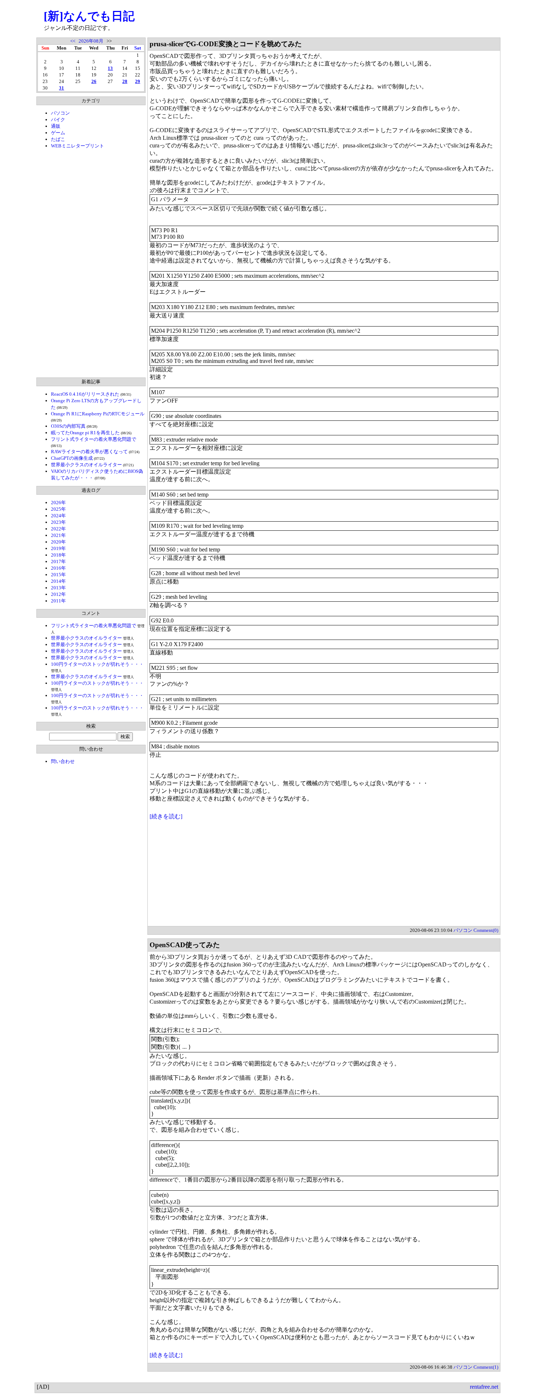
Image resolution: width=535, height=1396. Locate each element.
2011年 (58, 601)
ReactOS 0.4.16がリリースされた (85, 394)
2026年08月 (91, 41)
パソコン (60, 113)
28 (124, 81)
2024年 (58, 515)
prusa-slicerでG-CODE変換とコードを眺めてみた (226, 44)
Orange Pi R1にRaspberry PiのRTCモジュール (97, 413)
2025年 (58, 509)
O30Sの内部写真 (68, 426)
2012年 (58, 594)
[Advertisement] (91, 263)
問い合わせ (63, 761)
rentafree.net (484, 1387)
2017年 (58, 561)
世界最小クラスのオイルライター (86, 464)
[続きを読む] (166, 816)
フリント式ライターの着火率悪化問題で (93, 439)
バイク (58, 119)
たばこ (58, 139)
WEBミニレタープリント (77, 146)
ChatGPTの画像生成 (72, 458)
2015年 (58, 574)
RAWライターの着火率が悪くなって (89, 451)
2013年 (58, 587)
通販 (55, 126)
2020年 (58, 542)
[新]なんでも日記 (89, 16)
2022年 (58, 528)
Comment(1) (485, 1367)
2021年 (58, 535)
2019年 (58, 548)
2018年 (58, 555)
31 (61, 88)
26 (93, 81)
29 (137, 81)
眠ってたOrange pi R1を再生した (85, 432)
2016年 (58, 568)
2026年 (58, 502)
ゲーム (58, 132)
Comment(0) (485, 930)
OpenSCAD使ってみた (185, 945)
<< (72, 41)
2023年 (58, 522)
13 (110, 68)
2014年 (58, 581)
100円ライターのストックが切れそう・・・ (97, 664)
